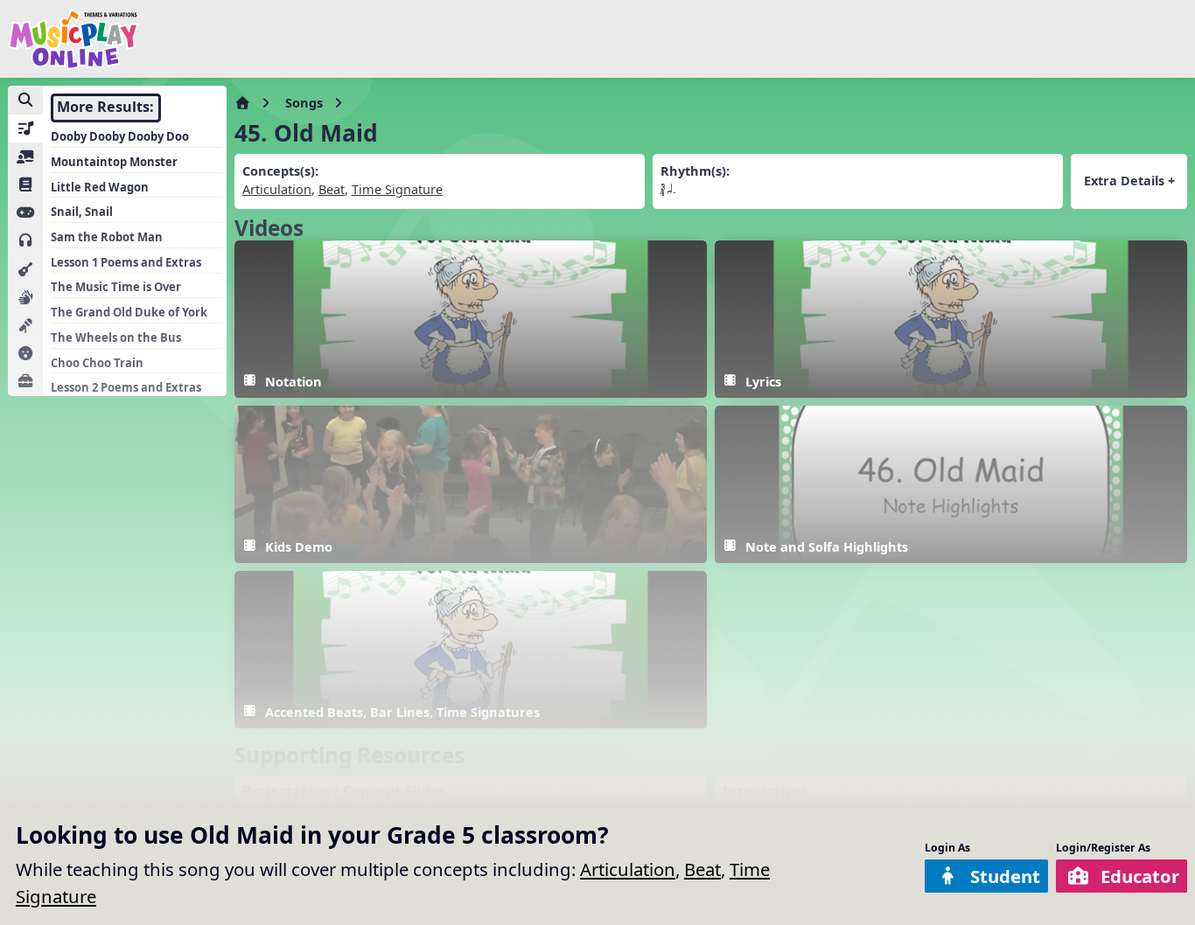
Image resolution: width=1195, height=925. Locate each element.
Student (1005, 876)
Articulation (627, 869)
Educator (1140, 876)
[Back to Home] (73, 39)
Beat (702, 869)
